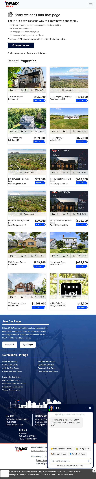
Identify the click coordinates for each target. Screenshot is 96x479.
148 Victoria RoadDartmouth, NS (57, 263)
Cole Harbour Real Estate (48, 371)
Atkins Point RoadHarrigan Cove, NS (57, 304)
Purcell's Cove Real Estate (12, 387)
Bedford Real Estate (10, 365)
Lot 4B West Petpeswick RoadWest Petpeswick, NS (18, 181)
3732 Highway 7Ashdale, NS (56, 139)
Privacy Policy (67, 475)
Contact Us (9, 345)
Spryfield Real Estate (46, 365)
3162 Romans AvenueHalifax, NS (17, 263)
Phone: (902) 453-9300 (14, 425)
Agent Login (28, 345)
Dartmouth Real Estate (46, 368)
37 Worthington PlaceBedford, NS (17, 304)
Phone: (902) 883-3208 (28, 439)
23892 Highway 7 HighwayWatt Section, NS (61, 98)
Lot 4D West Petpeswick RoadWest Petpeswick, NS (18, 222)
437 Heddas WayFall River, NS (15, 139)
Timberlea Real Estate (46, 362)
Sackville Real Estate (10, 368)
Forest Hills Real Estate (11, 377)
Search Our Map (22, 45)
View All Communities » (11, 390)
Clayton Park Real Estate (12, 371)
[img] (94, 471)
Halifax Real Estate (9, 362)
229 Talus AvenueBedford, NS (15, 98)
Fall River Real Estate (10, 380)
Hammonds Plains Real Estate (14, 384)
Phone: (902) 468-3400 (44, 425)
